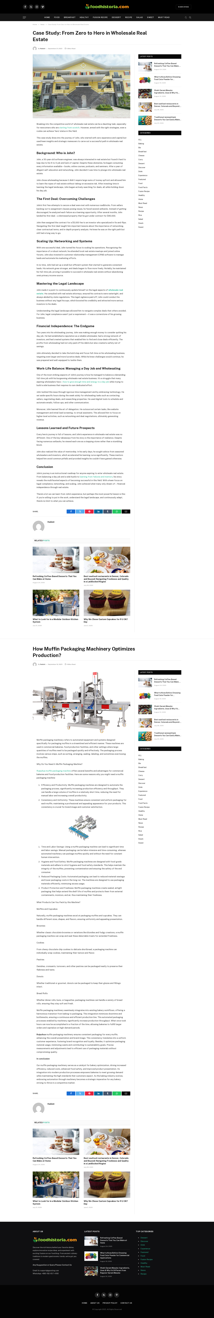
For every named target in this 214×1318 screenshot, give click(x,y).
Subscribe (183, 7)
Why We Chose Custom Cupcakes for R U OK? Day (106, 620)
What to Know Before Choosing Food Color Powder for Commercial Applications (167, 78)
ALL (140, 140)
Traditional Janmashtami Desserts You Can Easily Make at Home (167, 118)
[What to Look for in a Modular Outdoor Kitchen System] (56, 603)
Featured (142, 179)
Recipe (128, 17)
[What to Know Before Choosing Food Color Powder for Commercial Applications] (145, 80)
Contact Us (126, 1303)
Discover (141, 167)
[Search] (190, 17)
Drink (140, 171)
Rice (140, 215)
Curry (140, 160)
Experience (142, 175)
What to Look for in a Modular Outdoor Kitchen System (55, 620)
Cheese (141, 156)
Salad (139, 17)
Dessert (116, 17)
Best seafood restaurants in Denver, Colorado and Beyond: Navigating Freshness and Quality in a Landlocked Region (106, 579)
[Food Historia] (107, 7)
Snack (140, 223)
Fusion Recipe (100, 17)
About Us (95, 1303)
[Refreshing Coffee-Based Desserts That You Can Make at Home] (56, 560)
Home (47, 17)
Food (57, 17)
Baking (141, 144)
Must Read (164, 17)
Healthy (84, 17)
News (140, 207)
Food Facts (142, 187)
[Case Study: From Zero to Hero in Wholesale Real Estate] (81, 86)
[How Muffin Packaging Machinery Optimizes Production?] (81, 702)
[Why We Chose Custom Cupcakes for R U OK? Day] (107, 603)
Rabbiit (42, 48)
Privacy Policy (110, 1303)
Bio (139, 148)
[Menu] (24, 17)
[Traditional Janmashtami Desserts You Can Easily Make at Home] (145, 120)
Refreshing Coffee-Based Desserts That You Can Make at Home (54, 577)
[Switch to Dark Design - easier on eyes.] (185, 17)
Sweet (150, 17)
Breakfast (70, 17)
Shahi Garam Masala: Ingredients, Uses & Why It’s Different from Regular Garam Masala (167, 91)
